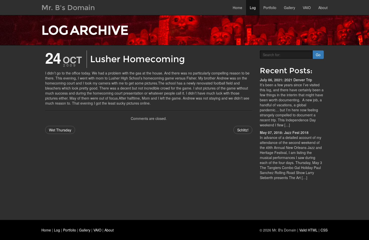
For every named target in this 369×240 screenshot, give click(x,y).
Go (318, 54)
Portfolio (269, 7)
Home (237, 7)
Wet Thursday (60, 129)
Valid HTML (308, 229)
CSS (324, 229)
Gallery (289, 7)
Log (253, 7)
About (323, 7)
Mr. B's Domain (68, 7)
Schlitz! (243, 129)
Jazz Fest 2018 (296, 132)
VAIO (307, 7)
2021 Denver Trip (298, 79)
